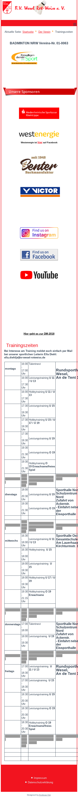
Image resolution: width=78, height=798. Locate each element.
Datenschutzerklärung (40, 782)
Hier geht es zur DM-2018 (39, 333)
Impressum (40, 777)
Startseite (28, 31)
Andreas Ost (45, 795)
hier (40, 142)
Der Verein (44, 31)
